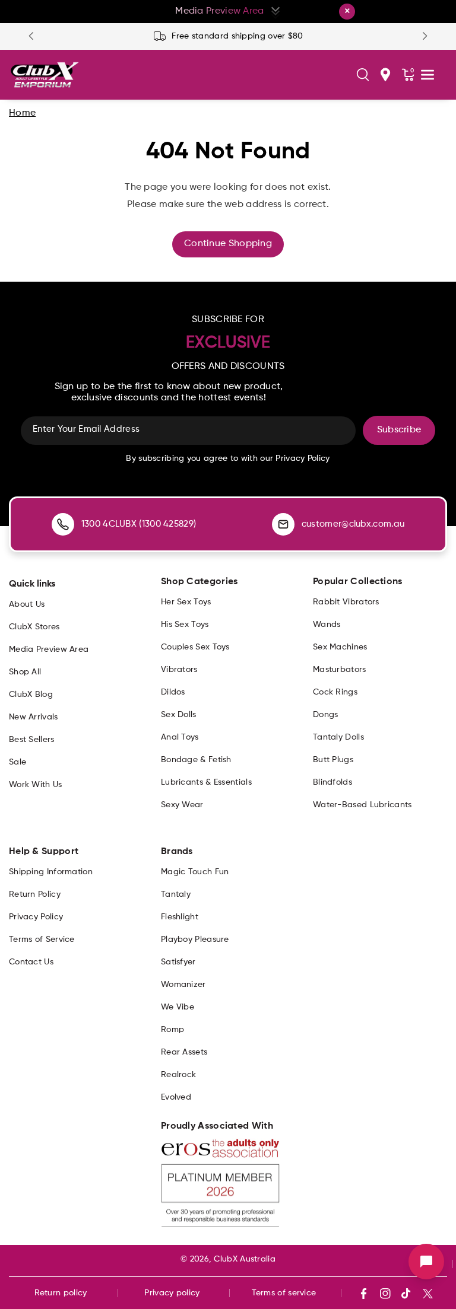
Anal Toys (180, 737)
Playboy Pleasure (195, 939)
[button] (363, 75)
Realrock (178, 1075)
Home (22, 113)
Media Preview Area (48, 649)
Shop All (25, 672)
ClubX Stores (34, 627)
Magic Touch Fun (195, 872)
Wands (327, 624)
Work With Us (35, 785)
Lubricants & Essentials (206, 782)
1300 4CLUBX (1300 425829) (139, 524)
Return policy (60, 1293)
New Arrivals (33, 717)
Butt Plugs (333, 760)
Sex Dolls (179, 715)
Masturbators (339, 669)
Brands (177, 851)
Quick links (32, 584)
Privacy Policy (36, 917)
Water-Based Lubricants (362, 805)
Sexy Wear (182, 805)
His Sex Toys (185, 624)
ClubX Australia (245, 1259)
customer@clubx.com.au (353, 524)
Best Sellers (32, 739)
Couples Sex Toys (195, 647)
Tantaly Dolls (338, 737)
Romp (172, 1029)
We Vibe (177, 1007)
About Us (27, 604)
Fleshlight (179, 917)
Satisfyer (178, 962)
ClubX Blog (31, 694)
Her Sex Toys (186, 602)
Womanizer (183, 984)
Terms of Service (42, 939)
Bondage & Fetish (196, 760)
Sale (17, 762)
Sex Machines (340, 647)
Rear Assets (184, 1052)
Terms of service (284, 1293)
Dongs (325, 715)
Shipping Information (51, 872)
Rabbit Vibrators (346, 602)
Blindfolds (332, 782)
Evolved (176, 1097)
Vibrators (179, 669)
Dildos (173, 692)
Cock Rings (335, 692)
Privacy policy (172, 1293)
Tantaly (176, 894)
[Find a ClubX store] (385, 74)
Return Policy (35, 894)
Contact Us (31, 962)
